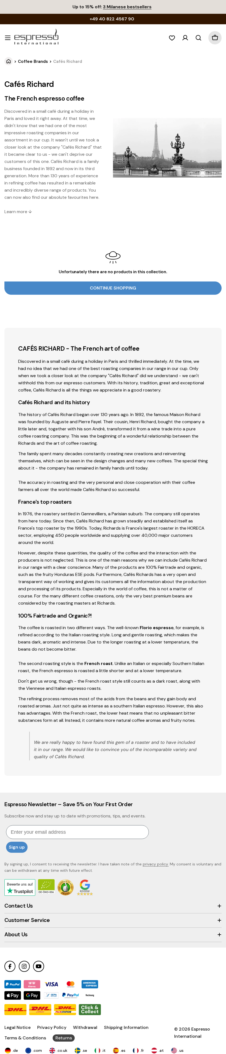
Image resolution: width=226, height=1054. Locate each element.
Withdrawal (85, 1027)
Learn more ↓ (18, 211)
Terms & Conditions (25, 1038)
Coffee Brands (33, 61)
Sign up (17, 847)
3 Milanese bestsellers (127, 7)
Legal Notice (17, 1027)
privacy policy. (156, 864)
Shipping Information (126, 1027)
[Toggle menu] (7, 37)
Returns (63, 1038)
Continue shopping (113, 288)
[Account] (185, 37)
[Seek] (198, 37)
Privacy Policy (51, 1027)
